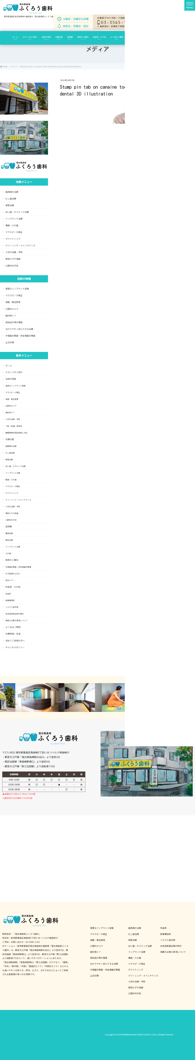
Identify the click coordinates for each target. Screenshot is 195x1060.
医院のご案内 (11, 559)
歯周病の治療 (11, 191)
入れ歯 (9, 553)
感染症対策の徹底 (14, 322)
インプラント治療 (14, 218)
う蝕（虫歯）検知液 (13, 426)
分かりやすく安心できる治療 (19, 328)
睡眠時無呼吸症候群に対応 (16, 432)
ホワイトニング (12, 238)
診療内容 (9, 439)
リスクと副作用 (11, 607)
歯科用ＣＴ (10, 315)
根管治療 (9, 205)
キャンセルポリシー (15, 647)
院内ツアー (9, 580)
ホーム (8, 365)
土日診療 (9, 342)
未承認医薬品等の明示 (14, 613)
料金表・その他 (12, 586)
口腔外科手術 (11, 265)
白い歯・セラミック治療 (17, 211)
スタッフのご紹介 (14, 372)
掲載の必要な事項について (16, 620)
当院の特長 (10, 378)
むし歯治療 (10, 198)
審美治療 (9, 533)
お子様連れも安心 (12, 573)
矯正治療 (9, 540)
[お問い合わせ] (118, 22)
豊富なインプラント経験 (17, 288)
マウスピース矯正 (13, 232)
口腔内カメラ (11, 308)
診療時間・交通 (12, 633)
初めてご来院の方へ (15, 640)
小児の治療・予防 (14, 252)
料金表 (8, 593)
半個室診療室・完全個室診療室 (20, 335)
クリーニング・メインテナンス (20, 245)
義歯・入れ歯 (11, 225)
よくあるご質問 (12, 627)
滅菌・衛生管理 (12, 302)
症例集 (8, 526)
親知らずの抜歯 (12, 258)
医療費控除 (10, 600)
